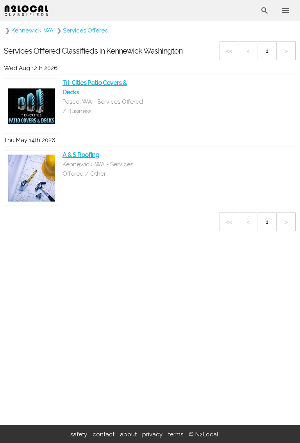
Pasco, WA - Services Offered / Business (102, 106)
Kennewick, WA (32, 30)
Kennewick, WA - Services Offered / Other (97, 169)
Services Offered (86, 30)
